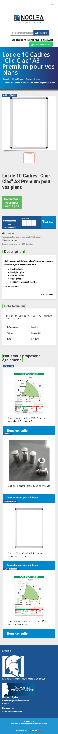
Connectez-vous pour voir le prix (12, 202)
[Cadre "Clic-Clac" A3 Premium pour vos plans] (29, 536)
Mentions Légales (10, 697)
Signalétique (17, 79)
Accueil (6, 79)
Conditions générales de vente (15, 700)
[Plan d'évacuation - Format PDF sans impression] (29, 604)
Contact (5, 703)
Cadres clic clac (33, 79)
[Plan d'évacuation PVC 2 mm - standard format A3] (29, 401)
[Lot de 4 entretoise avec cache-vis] (29, 469)
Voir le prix (49, 222)
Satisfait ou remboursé (12, 711)
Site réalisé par (22, 731)
